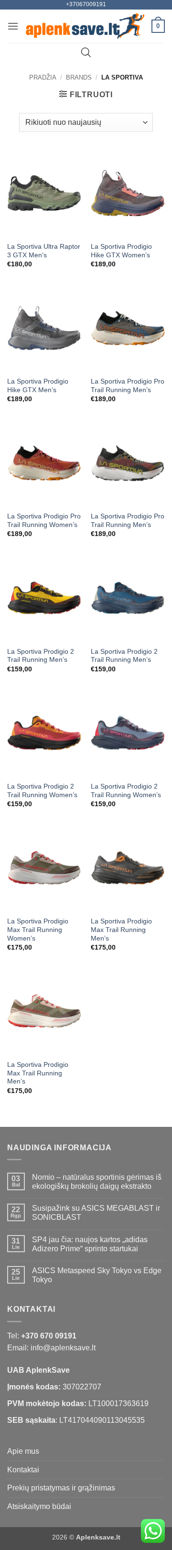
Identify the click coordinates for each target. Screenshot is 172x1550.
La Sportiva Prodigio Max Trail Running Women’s (37, 930)
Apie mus (23, 1451)
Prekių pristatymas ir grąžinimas (61, 1488)
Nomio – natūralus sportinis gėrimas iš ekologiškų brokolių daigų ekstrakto (96, 1181)
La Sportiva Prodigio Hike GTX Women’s (121, 251)
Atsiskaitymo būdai (39, 1506)
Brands (79, 77)
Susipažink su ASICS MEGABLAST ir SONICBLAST (96, 1212)
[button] (13, 26)
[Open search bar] (86, 52)
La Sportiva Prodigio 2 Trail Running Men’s (40, 656)
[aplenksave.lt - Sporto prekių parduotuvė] (85, 26)
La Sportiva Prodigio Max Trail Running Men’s (121, 930)
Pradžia (42, 77)
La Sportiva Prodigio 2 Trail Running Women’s (42, 791)
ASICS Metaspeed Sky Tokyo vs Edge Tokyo (96, 1275)
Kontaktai (23, 1470)
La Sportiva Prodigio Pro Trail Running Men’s (127, 386)
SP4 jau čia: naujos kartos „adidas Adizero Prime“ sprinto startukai (90, 1244)
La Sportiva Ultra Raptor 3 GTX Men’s (43, 251)
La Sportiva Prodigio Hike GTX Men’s (37, 386)
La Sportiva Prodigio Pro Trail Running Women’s (44, 520)
